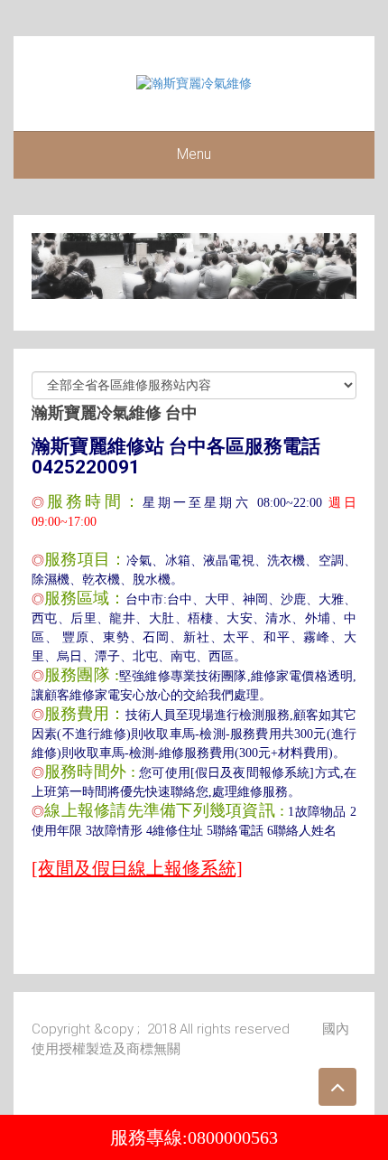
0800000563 (233, 1137)
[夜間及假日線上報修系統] (137, 868)
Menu (194, 154)
